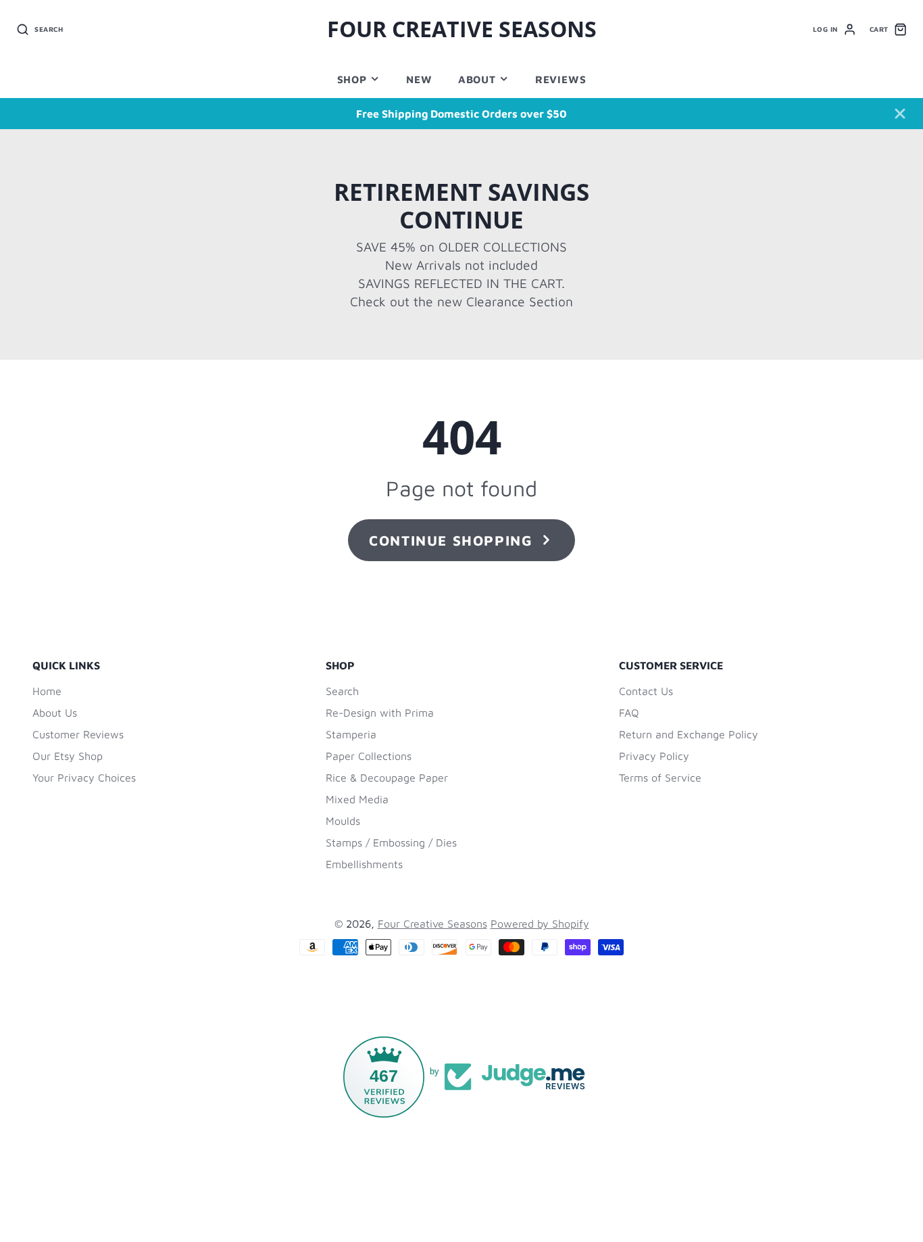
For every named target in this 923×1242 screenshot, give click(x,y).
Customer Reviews (78, 734)
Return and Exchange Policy (688, 734)
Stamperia (351, 734)
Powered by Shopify (540, 923)
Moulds (343, 821)
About (477, 79)
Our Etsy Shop (67, 756)
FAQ (629, 713)
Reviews (560, 79)
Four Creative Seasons (432, 923)
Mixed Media (357, 799)
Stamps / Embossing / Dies (391, 842)
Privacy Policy (654, 756)
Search (342, 691)
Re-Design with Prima (380, 713)
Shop (352, 79)
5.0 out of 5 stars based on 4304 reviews (495, 1182)
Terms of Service (660, 777)
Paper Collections (368, 756)
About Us (54, 713)
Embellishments (364, 864)
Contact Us (646, 691)
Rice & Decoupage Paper (387, 777)
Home (46, 691)
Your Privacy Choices (84, 777)
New (419, 79)
